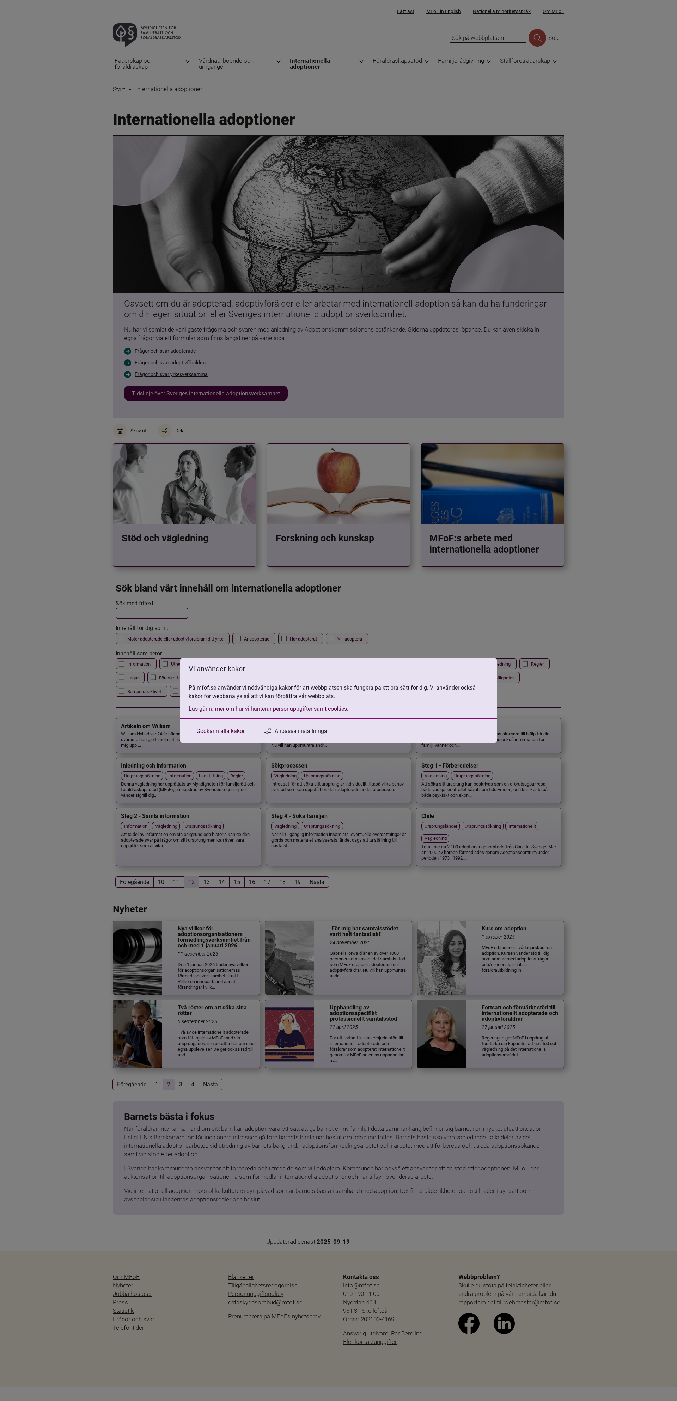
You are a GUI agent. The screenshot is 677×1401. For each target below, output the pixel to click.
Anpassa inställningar (302, 730)
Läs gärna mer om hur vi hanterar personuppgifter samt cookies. (268, 708)
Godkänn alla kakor (220, 730)
